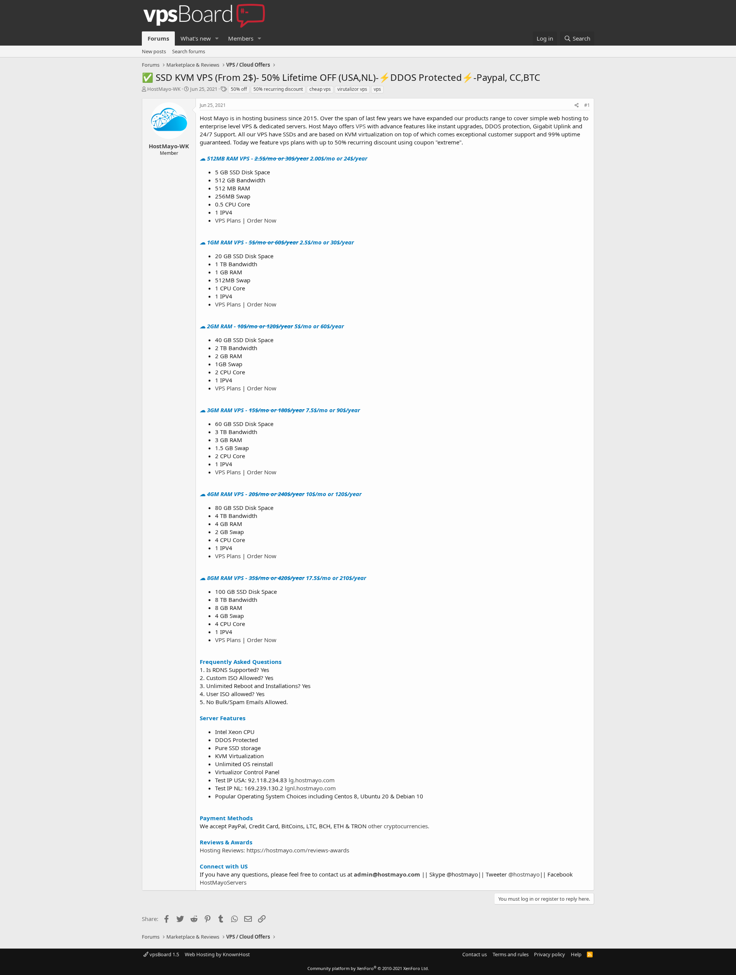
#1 (587, 105)
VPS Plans (228, 220)
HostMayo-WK (164, 88)
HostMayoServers (223, 882)
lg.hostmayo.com (312, 780)
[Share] (577, 105)
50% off (239, 89)
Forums (158, 38)
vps (377, 89)
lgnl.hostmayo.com (310, 788)
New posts (154, 51)
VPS (361, 126)
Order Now (261, 220)
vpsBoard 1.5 (163, 954)
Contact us (474, 954)
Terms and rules (511, 954)
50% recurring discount (278, 89)
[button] (217, 38)
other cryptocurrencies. (398, 826)
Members (240, 38)
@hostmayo (524, 874)
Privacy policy (549, 954)
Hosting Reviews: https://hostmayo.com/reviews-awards (274, 850)
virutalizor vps (352, 89)
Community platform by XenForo (368, 968)
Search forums (188, 51)
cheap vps (320, 89)
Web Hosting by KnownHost (217, 954)
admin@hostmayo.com (387, 874)
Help (576, 954)
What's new (196, 38)
